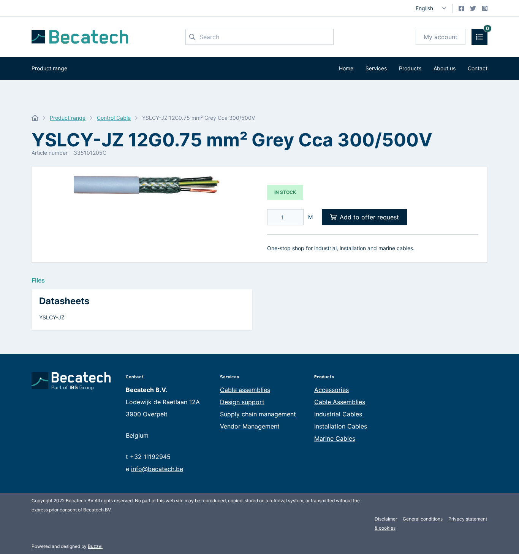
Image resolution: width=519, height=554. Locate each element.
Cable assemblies (245, 390)
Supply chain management (258, 414)
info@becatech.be (157, 469)
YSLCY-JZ (52, 317)
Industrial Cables (338, 414)
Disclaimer (386, 519)
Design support (242, 402)
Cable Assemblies (339, 402)
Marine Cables (334, 438)
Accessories (331, 390)
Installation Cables (340, 426)
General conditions (423, 519)
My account (440, 37)
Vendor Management (250, 426)
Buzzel (95, 546)
